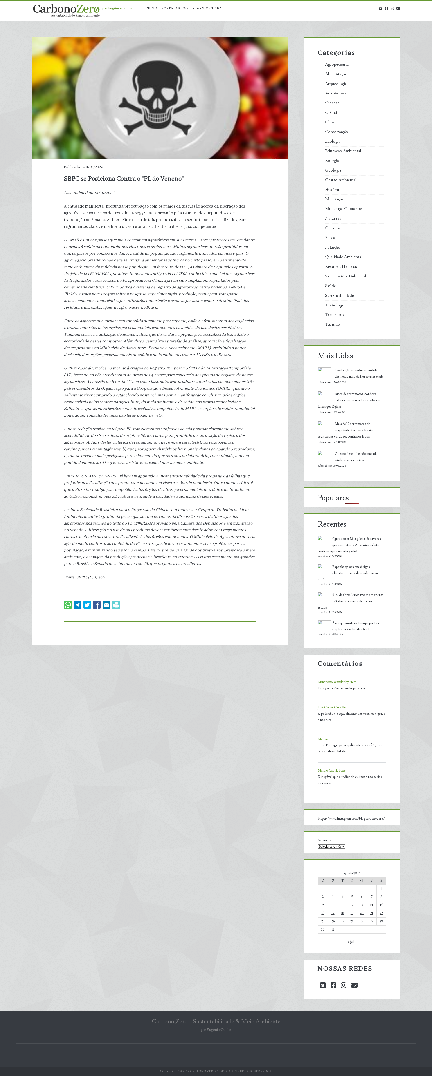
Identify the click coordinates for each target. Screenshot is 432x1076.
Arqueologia (336, 84)
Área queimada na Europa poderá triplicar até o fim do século (355, 626)
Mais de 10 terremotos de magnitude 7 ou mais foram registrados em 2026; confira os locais (345, 430)
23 (322, 921)
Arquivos (324, 840)
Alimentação (336, 74)
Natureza (333, 218)
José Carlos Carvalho (332, 707)
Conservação (336, 132)
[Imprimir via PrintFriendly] (116, 605)
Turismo (332, 324)
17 (333, 913)
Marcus (323, 739)
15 (381, 905)
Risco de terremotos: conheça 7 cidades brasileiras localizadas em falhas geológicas (349, 400)
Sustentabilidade (339, 296)
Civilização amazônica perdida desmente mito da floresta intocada (359, 373)
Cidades (332, 103)
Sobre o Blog (175, 8)
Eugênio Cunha (207, 8)
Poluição (332, 247)
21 (371, 913)
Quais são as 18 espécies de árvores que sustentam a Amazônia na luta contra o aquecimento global (349, 545)
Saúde (330, 286)
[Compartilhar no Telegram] (77, 605)
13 (361, 905)
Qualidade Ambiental (343, 257)
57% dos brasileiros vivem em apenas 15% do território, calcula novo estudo (350, 601)
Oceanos (332, 228)
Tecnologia (335, 305)
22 (381, 913)
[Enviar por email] (106, 605)
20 (362, 913)
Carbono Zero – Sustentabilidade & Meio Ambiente (216, 1021)
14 (371, 905)
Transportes (335, 315)
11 (342, 905)
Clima (330, 122)
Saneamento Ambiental (345, 276)
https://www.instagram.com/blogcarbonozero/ (351, 819)
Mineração (334, 199)
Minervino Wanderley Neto (337, 682)
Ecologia (332, 141)
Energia (332, 161)
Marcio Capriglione (332, 770)
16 (322, 913)
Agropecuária (337, 64)
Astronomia (335, 93)
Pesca (330, 238)
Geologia (333, 170)
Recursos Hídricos (341, 267)
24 (333, 921)
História (332, 190)
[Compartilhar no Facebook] (97, 605)
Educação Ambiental (343, 151)
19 (352, 913)
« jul (351, 942)
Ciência (332, 113)
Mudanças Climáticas (343, 209)
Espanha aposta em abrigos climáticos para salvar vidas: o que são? (348, 573)
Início (151, 8)
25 (342, 921)
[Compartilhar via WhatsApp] (68, 605)
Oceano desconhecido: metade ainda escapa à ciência (356, 457)
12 (352, 905)
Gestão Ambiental (341, 180)
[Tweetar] (87, 605)
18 (342, 913)
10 (333, 905)
